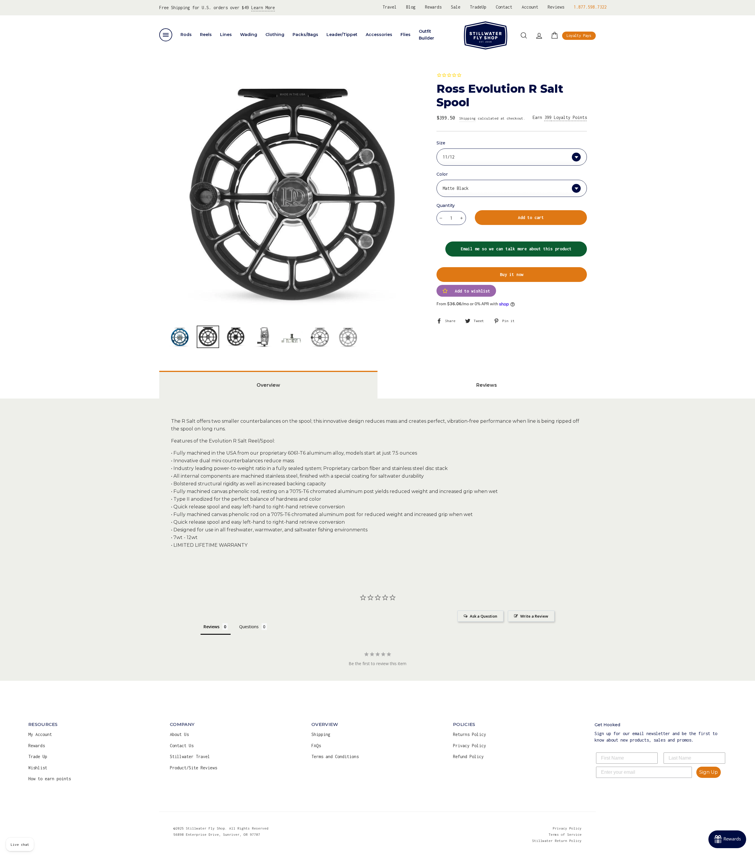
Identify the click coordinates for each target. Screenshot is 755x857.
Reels (206, 34)
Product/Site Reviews (193, 767)
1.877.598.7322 (590, 6)
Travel (390, 6)
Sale (455, 6)
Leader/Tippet (341, 34)
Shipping (467, 118)
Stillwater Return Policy (557, 841)
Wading (248, 34)
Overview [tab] (268, 385)
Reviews (556, 6)
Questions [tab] (249, 626)
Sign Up (708, 772)
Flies (406, 34)
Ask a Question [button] (483, 616)
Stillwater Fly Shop (485, 35)
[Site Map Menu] (165, 34)
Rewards (433, 6)
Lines (226, 34)
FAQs (316, 745)
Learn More (263, 7)
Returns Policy (469, 734)
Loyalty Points (565, 117)
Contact (504, 6)
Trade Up (37, 756)
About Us (179, 734)
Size (440, 143)
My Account (40, 734)
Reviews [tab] (486, 385)
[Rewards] (727, 839)
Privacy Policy (469, 745)
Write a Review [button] (534, 616)
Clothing (274, 34)
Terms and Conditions (335, 756)
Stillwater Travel (190, 756)
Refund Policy (468, 756)
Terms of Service (565, 834)
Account (530, 6)
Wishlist (37, 767)
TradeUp (478, 6)
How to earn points (49, 778)
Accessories (379, 34)
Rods (186, 34)
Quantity (445, 205)
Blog (411, 6)
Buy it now (511, 274)
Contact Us (181, 745)
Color (442, 174)
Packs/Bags (305, 34)
